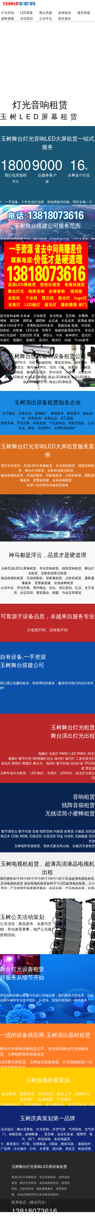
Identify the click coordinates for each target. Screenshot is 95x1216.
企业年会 (45, 18)
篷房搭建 (83, 12)
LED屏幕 (26, 12)
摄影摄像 (7, 18)
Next (88, 519)
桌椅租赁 (64, 12)
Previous (7, 519)
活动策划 (26, 18)
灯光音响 (7, 12)
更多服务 (64, 18)
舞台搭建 (45, 12)
